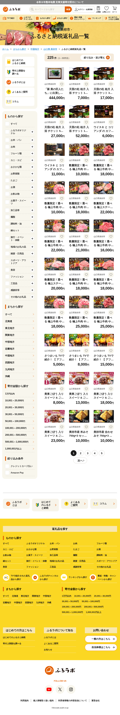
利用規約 (24, 700)
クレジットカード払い (22, 466)
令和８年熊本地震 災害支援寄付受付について (60, 2)
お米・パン (55, 543)
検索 (68, 9)
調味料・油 (102, 555)
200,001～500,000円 (93, 607)
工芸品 (53, 567)
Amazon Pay (17, 472)
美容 (5, 567)
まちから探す (19, 49)
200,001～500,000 (15, 435)
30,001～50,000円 (70, 601)
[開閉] (32, 132)
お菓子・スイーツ (34, 555)
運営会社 (95, 700)
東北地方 (9, 328)
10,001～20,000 (14, 400)
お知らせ (48, 649)
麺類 (75, 555)
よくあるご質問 (51, 643)
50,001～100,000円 (91, 601)
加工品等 (54, 555)
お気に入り (106, 12)
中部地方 (9, 342)
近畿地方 (9, 348)
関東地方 (9, 335)
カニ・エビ (8, 549)
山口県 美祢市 (50, 49)
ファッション (32, 567)
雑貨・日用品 (79, 561)
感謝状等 (77, 567)
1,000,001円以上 (93, 612)
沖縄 (7, 376)
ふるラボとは (50, 637)
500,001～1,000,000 (16, 442)
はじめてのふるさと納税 (14, 637)
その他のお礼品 (104, 567)
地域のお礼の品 (57, 561)
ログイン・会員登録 (85, 9)
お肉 (75, 543)
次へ (80, 460)
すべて (14, 123)
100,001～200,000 (15, 428)
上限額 (98, 12)
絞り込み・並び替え (94, 57)
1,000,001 (13, 448)
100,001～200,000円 (71, 607)
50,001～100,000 (15, 421)
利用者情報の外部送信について (72, 700)
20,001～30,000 (14, 407)
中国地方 (34, 49)
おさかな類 (31, 549)
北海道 (8, 321)
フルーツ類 (102, 543)
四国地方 (9, 362)
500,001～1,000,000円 (72, 612)
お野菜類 (54, 549)
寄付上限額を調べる (12, 643)
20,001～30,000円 (102, 596)
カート (114, 12)
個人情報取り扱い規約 (43, 700)
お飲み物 (7, 555)
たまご (76, 549)
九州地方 (9, 369)
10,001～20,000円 (82, 596)
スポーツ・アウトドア (107, 561)
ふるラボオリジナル (35, 543)
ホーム (5, 49)
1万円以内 (66, 596)
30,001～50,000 (14, 414)
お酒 (99, 549)
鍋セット (7, 561)
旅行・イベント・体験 (36, 561)
